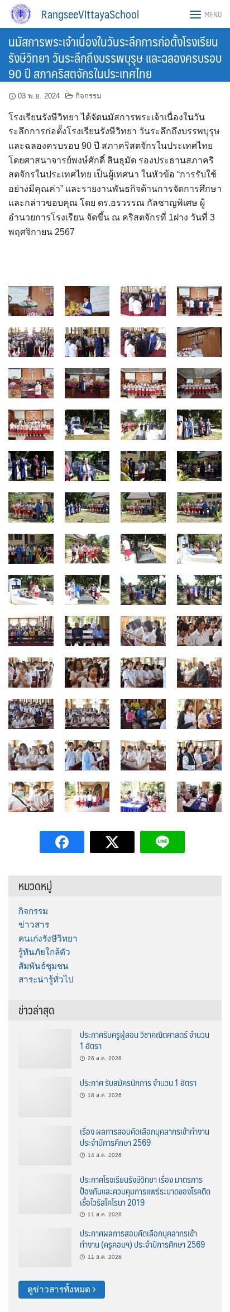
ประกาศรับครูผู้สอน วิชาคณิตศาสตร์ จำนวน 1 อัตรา (144, 1040)
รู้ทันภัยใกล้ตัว (44, 952)
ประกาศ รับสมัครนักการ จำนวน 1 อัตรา (138, 1082)
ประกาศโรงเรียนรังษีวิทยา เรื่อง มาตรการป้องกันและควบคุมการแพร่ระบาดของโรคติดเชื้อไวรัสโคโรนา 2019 (145, 1191)
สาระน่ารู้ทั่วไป (46, 979)
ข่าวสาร (33, 924)
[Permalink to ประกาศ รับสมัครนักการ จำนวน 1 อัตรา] (44, 1096)
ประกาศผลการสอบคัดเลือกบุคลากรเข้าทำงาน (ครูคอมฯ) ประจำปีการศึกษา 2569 (142, 1238)
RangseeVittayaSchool (90, 13)
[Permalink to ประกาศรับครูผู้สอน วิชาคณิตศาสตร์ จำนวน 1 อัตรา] (44, 1048)
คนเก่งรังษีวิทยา (48, 938)
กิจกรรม (88, 96)
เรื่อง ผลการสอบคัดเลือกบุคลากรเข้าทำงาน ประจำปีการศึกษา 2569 (144, 1136)
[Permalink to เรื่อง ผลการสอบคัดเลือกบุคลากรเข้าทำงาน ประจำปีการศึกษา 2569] (44, 1145)
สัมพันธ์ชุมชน (43, 966)
